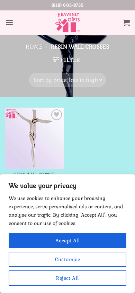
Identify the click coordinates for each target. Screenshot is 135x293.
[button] (9, 22)
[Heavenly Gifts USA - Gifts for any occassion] (67, 22)
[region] (67, 233)
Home (34, 46)
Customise (67, 259)
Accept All (67, 240)
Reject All (67, 278)
